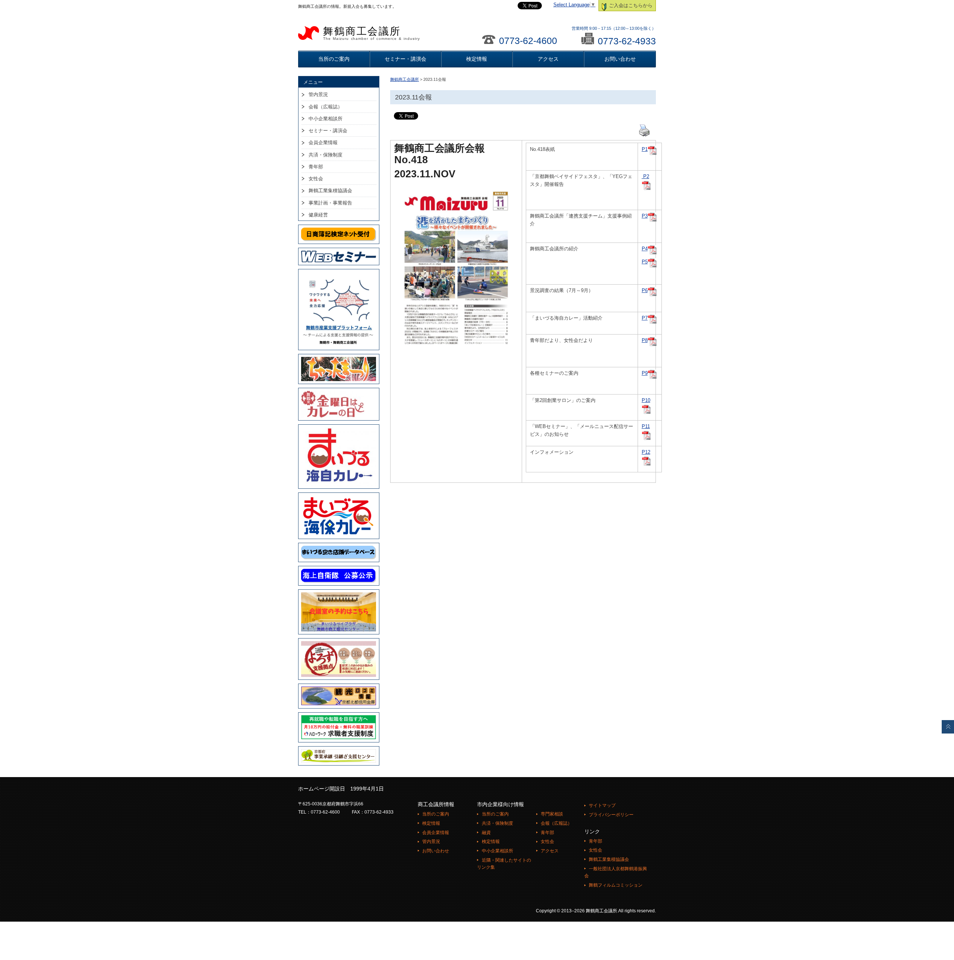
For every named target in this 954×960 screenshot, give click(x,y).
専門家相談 (552, 814)
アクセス (548, 59)
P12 (646, 452)
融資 (486, 832)
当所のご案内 (334, 59)
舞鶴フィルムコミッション (615, 885)
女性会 (316, 178)
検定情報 (476, 59)
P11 (646, 426)
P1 (645, 149)
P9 (645, 373)
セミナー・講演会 (405, 59)
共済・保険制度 (325, 155)
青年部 (316, 166)
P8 (645, 340)
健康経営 (318, 215)
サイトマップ (602, 805)
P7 (645, 318)
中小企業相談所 (325, 118)
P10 (646, 400)
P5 (645, 261)
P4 (645, 248)
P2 (645, 176)
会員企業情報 (323, 142)
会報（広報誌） (325, 107)
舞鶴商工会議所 (371, 33)
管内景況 (318, 94)
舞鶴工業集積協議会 (330, 190)
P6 (645, 290)
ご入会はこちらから (630, 5)
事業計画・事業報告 (330, 203)
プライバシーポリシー (611, 814)
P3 (645, 216)
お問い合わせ (620, 59)
